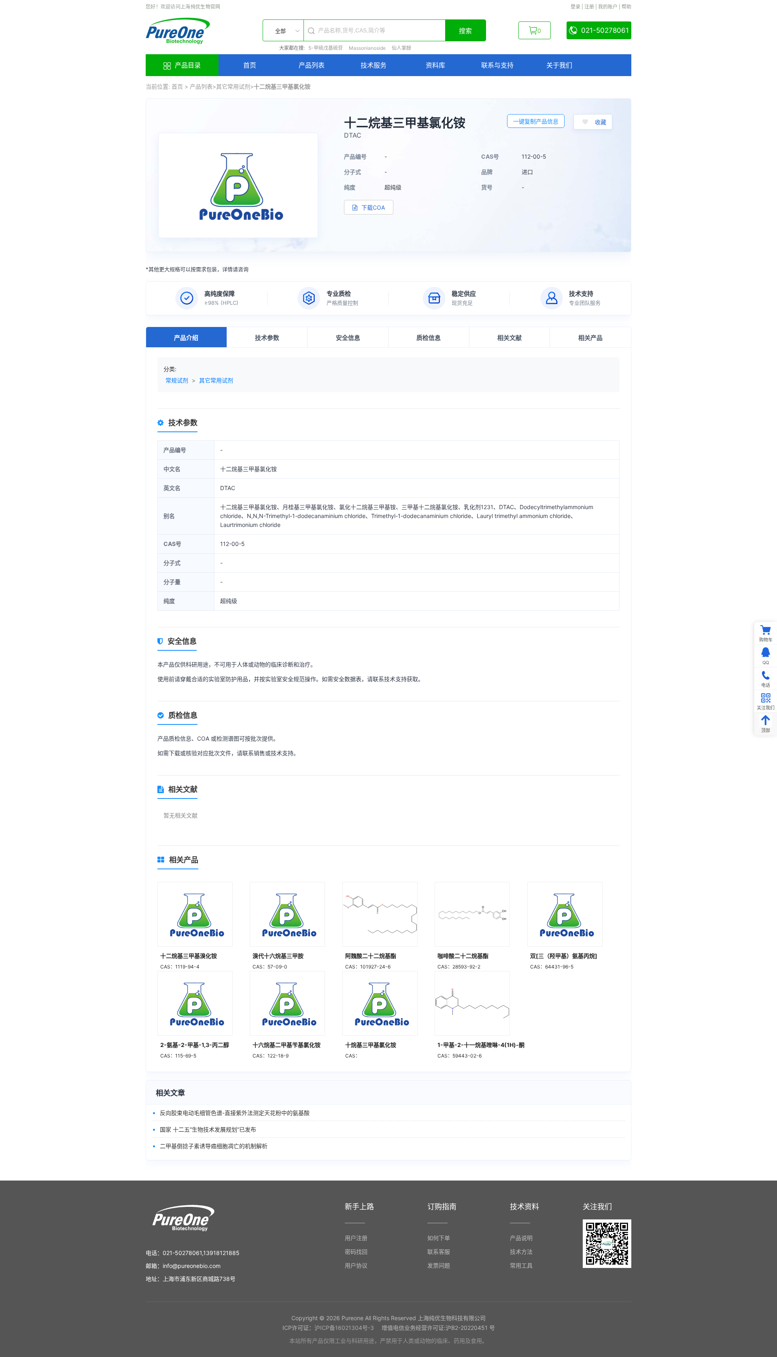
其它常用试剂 (233, 86)
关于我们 (559, 65)
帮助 (626, 7)
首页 (249, 65)
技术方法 (521, 1251)
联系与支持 (497, 65)
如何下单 (438, 1237)
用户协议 (356, 1265)
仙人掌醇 (401, 48)
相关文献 (509, 337)
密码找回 (356, 1251)
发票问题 (438, 1265)
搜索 (465, 31)
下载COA (372, 207)
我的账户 (608, 7)
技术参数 (267, 337)
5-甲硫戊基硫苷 (325, 48)
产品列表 (312, 65)
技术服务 (373, 65)
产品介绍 (186, 337)
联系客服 (438, 1251)
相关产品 (590, 337)
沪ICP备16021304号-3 (344, 1327)
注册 (589, 7)
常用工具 (521, 1265)
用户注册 (356, 1237)
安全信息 (348, 337)
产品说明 (521, 1237)
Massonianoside (368, 48)
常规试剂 (177, 380)
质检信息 (428, 337)
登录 (575, 7)
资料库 (435, 65)
